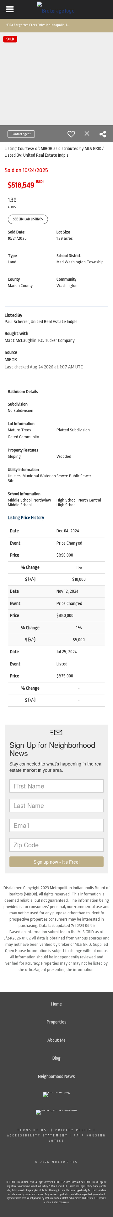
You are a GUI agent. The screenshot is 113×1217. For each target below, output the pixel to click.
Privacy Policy (73, 1130)
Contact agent (21, 134)
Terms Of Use (33, 1130)
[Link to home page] (56, 9)
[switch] (71, 134)
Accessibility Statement (37, 1135)
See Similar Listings (28, 219)
